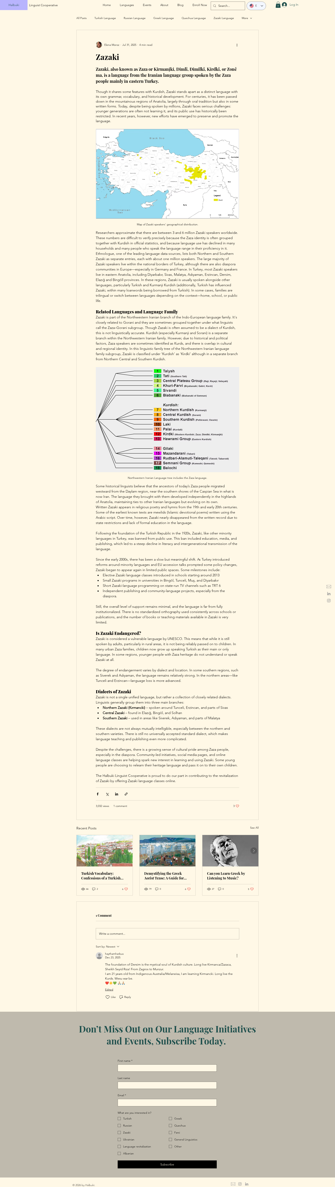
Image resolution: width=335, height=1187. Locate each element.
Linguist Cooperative (43, 5)
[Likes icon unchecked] (107, 997)
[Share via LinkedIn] (116, 794)
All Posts (81, 18)
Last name (124, 1078)
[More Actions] (237, 955)
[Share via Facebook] (97, 794)
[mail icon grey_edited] (328, 586)
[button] (278, 5)
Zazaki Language (224, 18)
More (245, 18)
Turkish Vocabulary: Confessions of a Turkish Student (101, 875)
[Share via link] (126, 794)
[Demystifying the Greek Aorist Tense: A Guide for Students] (168, 850)
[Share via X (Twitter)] (107, 794)
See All (254, 827)
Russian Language (135, 18)
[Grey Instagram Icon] (328, 600)
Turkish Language (105, 18)
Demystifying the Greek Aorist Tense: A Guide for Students (164, 875)
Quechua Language (194, 18)
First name (125, 1061)
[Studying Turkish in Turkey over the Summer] (105, 850)
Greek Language (163, 18)
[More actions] (237, 44)
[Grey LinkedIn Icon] (328, 593)
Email (122, 1095)
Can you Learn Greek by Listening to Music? (226, 875)
